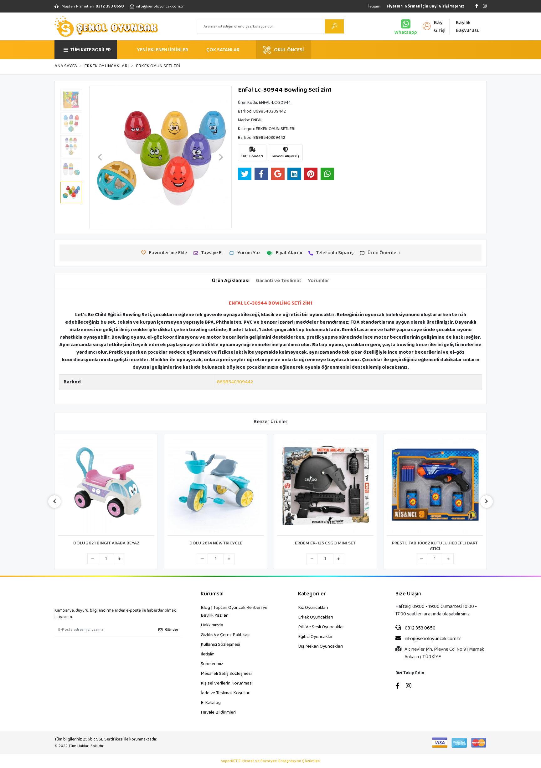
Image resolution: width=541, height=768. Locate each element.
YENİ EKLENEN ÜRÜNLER (162, 50)
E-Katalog (211, 702)
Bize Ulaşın (408, 594)
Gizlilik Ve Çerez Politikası (225, 635)
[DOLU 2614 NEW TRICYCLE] (215, 486)
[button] (100, 157)
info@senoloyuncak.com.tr (432, 639)
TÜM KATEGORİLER (90, 50)
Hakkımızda (212, 625)
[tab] (231, 281)
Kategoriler (312, 594)
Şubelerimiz (212, 664)
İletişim (374, 6)
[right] (486, 501)
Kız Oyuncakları (313, 607)
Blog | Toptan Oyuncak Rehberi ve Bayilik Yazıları (234, 611)
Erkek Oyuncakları (315, 617)
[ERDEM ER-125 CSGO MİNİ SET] (325, 486)
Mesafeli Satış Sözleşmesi (226, 673)
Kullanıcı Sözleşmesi (220, 644)
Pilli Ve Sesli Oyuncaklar (321, 627)
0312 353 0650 (419, 628)
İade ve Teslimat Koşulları (225, 693)
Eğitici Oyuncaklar (315, 636)
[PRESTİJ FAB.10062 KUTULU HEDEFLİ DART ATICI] (435, 486)
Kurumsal (212, 594)
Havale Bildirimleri (218, 712)
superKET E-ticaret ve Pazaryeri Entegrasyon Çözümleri (270, 761)
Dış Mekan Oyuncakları (320, 646)
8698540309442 (235, 382)
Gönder (171, 629)
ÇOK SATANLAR (223, 50)
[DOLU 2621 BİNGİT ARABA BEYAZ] (106, 486)
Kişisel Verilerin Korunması (227, 683)
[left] (54, 501)
